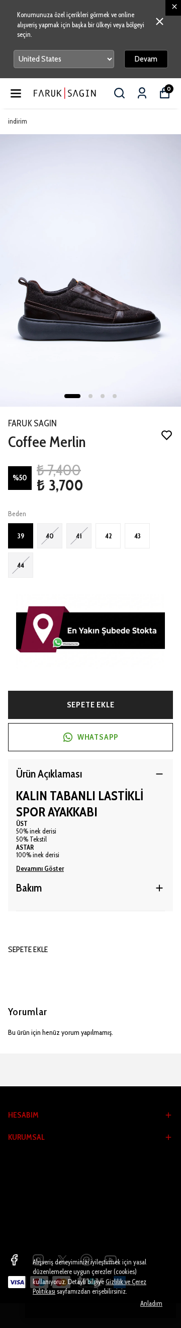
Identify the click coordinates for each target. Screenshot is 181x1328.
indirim (17, 121)
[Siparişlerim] (142, 93)
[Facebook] (14, 1260)
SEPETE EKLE (91, 704)
